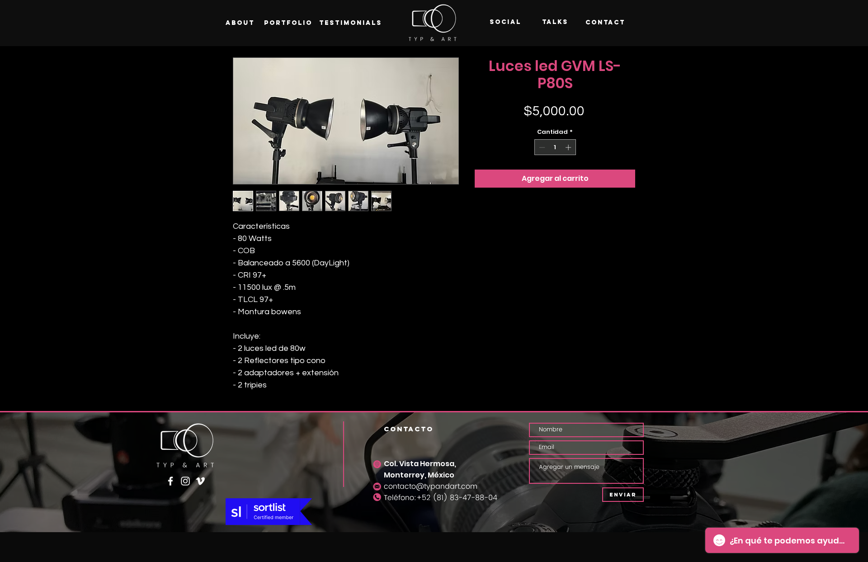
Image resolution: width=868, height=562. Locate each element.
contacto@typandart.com (430, 486)
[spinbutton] (555, 147)
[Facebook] (170, 481)
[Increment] (569, 147)
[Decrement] (541, 147)
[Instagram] (185, 481)
